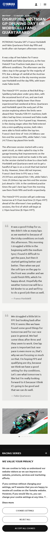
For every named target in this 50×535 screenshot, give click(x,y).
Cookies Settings (25, 510)
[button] (45, 4)
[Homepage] (8, 4)
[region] (25, 495)
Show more (8, 502)
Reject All (25, 519)
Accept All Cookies (25, 528)
